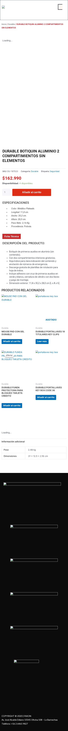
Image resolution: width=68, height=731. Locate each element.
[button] (60, 7)
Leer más (42, 341)
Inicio (4, 24)
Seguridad (54, 171)
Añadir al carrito (31, 192)
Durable (11, 24)
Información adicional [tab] (13, 441)
